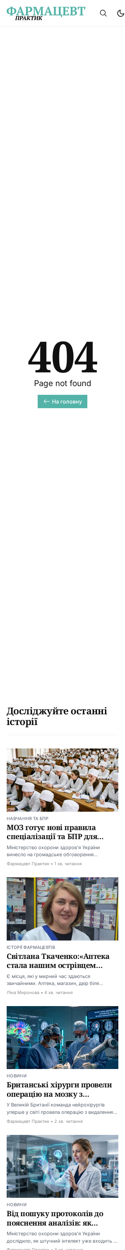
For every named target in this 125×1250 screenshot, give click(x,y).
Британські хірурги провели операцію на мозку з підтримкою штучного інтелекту (59, 1098)
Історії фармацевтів (31, 947)
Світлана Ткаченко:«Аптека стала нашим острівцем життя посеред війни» (58, 965)
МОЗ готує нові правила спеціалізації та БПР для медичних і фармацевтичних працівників (62, 841)
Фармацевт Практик (28, 863)
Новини (17, 1075)
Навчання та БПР (28, 818)
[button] (103, 13)
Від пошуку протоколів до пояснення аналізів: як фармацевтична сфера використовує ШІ (55, 1227)
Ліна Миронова (23, 992)
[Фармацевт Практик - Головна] (46, 13)
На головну (67, 401)
